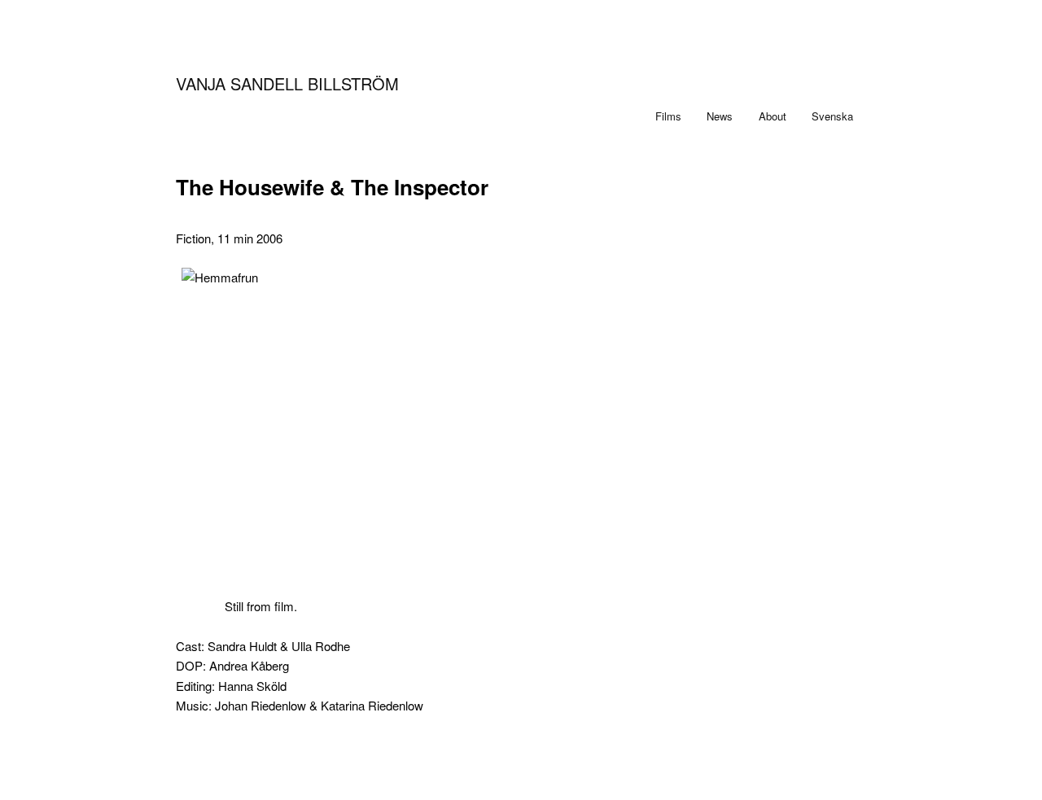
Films (668, 116)
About (772, 116)
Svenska (832, 116)
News (720, 116)
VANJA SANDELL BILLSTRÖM (287, 83)
